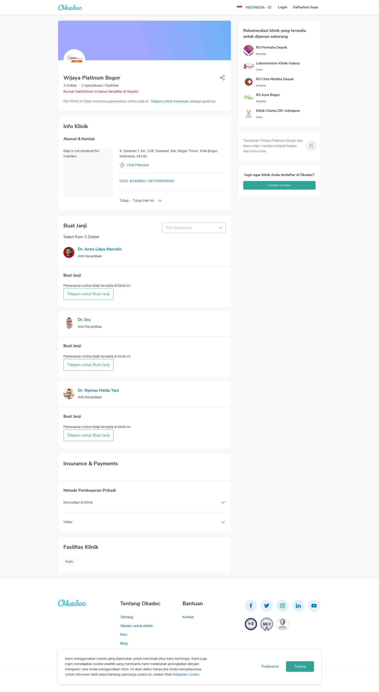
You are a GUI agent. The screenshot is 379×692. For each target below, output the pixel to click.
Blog (124, 643)
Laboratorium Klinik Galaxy (278, 63)
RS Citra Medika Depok (275, 79)
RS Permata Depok (271, 47)
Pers (123, 634)
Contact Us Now (279, 185)
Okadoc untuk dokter (136, 625)
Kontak (188, 617)
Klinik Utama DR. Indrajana (278, 110)
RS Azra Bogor (268, 94)
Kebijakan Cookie (185, 674)
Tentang (126, 617)
